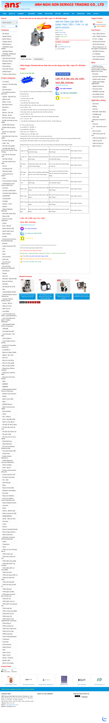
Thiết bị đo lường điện (8, 582)
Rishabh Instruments (98, 86)
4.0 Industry (5, 81)
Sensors (4, 526)
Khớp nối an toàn (7, 306)
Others (4, 414)
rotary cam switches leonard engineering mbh (8, 499)
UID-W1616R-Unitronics (99, 41)
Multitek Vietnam (6, 63)
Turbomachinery (6, 644)
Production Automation (8, 477)
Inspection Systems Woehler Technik (7, 299)
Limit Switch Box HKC (8, 331)
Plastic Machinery (7, 441)
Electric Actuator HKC (8, 228)
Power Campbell (6, 465)
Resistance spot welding (8, 490)
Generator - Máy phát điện (9, 278)
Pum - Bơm (5, 480)
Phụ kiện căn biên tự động (9, 424)
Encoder (4, 236)
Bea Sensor (5, 107)
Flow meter (5, 259)
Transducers (5, 639)
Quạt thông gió (6, 482)
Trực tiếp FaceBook (30, 228)
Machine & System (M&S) (9, 352)
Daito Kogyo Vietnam (76, 150)
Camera (4, 166)
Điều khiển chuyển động (8, 213)
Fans (3, 249)
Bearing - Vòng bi (7, 115)
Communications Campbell (9, 181)
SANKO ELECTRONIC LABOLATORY (98, 82)
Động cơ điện (6, 216)
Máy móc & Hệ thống (8, 360)
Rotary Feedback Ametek (9, 503)
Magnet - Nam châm (8, 355)
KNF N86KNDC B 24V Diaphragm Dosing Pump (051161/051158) (45, 296)
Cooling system (6, 198)
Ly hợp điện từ (6, 350)
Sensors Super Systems (8, 532)
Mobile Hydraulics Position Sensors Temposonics (9, 390)
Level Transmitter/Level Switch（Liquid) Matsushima (9, 314)
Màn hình (5, 357)
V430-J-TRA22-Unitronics (99, 36)
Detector (4, 206)
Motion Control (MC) (7, 399)
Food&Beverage (97, 114)
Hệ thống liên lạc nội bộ (8, 286)
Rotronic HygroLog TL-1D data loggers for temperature (99, 47)
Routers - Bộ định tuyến (8, 511)
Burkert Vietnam (6, 39)
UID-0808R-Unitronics (98, 59)
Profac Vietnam (6, 66)
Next (38, 302)
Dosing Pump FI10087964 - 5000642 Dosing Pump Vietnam (63, 296)
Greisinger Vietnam (7, 51)
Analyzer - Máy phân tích (9, 96)
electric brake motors (8, 231)
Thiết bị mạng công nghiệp (9, 611)
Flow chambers (6, 256)
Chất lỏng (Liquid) (7, 171)
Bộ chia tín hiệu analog (8, 118)
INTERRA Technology (98, 91)
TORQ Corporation (7, 634)
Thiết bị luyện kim (7, 608)
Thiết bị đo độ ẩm (7, 572)
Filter (3, 251)
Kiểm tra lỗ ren (6, 308)
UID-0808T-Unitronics (98, 51)
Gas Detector (6, 270)
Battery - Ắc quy (6, 102)
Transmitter (5, 642)
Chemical (95, 109)
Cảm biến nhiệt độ (7, 159)
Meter (4, 381)
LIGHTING (5, 328)
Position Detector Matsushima (6, 457)
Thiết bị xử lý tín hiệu (8, 631)
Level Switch (5, 311)
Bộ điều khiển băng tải (8, 125)
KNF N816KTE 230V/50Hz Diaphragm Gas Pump (27, 295)
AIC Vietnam (5, 33)
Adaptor (4, 87)
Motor (4, 401)
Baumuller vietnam (7, 104)
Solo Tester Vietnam (7, 69)
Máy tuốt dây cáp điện (8, 365)
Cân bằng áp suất (7, 168)
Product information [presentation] (26, 59)
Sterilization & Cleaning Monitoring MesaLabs (8, 538)
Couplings (5, 201)
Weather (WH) (6, 660)
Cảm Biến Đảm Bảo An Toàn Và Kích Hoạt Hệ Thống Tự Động (9, 150)
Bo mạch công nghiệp (8, 140)
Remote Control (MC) (8, 488)
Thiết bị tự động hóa (7, 626)
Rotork (4, 508)
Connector (5, 188)
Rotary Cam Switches (8, 496)
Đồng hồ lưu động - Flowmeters (7, 219)
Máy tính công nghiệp (8, 363)
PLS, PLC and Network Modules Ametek (8, 447)
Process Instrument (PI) (8, 474)
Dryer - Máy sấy (6, 226)
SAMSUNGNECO (7, 516)
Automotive (96, 103)
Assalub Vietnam (6, 36)
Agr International (6, 89)
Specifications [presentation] (38, 59)
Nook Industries (6, 411)
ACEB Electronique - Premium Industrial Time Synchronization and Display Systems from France (99, 68)
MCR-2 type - (24, 188)
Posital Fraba (6, 453)
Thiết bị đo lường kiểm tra (99, 138)
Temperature (5, 544)
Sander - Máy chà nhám (8, 518)
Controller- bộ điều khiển (9, 190)
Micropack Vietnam (7, 61)
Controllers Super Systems (9, 193)
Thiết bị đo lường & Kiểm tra (10, 575)
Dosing (4, 223)
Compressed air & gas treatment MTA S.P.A (7, 184)
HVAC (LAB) (96, 117)
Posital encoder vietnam (99, 79)
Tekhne (4, 541)
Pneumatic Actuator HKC (9, 451)
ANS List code (6, 99)
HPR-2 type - (23, 196)
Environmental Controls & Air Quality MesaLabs (8, 240)
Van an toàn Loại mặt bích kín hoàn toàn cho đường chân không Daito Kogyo (58, 173)
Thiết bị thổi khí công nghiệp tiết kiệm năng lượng (8, 619)
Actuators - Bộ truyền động (9, 84)
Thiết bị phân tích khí (8, 613)
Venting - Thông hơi (7, 658)
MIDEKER (5, 384)
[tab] (26, 59)
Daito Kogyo (62, 32)
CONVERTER (6, 196)
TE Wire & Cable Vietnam (9, 74)
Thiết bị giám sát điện (8, 591)
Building (95, 106)
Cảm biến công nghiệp (8, 146)
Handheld (5, 284)
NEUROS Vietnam (7, 404)
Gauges (4, 273)
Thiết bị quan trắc (7, 616)
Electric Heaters (6, 234)
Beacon (4, 110)
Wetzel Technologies (8, 663)
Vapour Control (6, 652)
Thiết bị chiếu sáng (7, 554)
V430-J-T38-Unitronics (99, 56)
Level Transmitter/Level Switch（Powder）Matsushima (8, 319)
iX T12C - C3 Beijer (98, 39)
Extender (4, 243)
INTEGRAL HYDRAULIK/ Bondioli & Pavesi (8, 54)
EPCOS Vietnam (6, 44)
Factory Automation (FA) (9, 246)
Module (4, 396)
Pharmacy (95, 124)
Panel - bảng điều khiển (8, 419)
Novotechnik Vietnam (98, 97)
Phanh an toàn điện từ (8, 422)
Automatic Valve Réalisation (100, 76)
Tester (4, 547)
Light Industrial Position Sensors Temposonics (8, 325)
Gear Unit (5, 276)
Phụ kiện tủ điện (6, 434)
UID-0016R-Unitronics (98, 44)
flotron (4, 254)
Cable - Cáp (5, 143)
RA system (95, 74)
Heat (3, 289)
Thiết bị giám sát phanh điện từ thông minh (8, 595)
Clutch (4, 178)
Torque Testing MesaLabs (9, 636)
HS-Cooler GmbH (97, 89)
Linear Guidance (6, 338)
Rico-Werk (5, 493)
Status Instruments (7, 534)
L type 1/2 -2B (24, 150)
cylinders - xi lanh (7, 204)
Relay (4, 485)
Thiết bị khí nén (6, 598)
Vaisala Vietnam (6, 647)
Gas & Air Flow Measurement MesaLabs (8, 267)
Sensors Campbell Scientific (9, 529)
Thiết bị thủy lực (6, 623)
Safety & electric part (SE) (9, 513)
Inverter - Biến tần (7, 303)
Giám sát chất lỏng (7, 281)
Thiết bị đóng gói (6, 589)
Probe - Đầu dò (6, 467)
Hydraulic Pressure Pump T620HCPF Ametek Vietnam (81, 295)
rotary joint (5, 505)
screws (4, 524)
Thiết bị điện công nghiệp (9, 561)
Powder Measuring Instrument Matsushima (7, 461)
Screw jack (5, 521)
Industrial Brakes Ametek (9, 292)
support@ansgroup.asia (64, 46)
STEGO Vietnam (6, 71)
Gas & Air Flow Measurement (5, 262)
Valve (3, 650)
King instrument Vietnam (9, 58)
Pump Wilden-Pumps (98, 94)
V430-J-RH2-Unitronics (99, 33)
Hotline (59, 44)
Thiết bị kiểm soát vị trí (8, 601)
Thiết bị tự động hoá (98, 143)
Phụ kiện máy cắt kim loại (9, 431)
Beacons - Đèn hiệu (7, 112)
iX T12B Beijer (96, 54)
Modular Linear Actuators (9, 393)
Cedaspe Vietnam (7, 41)
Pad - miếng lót (6, 416)
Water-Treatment (97, 146)
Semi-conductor (97, 131)
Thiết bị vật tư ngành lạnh (9, 628)
